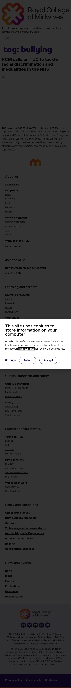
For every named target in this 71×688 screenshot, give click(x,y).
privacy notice (26, 349)
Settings (10, 360)
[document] (35, 344)
